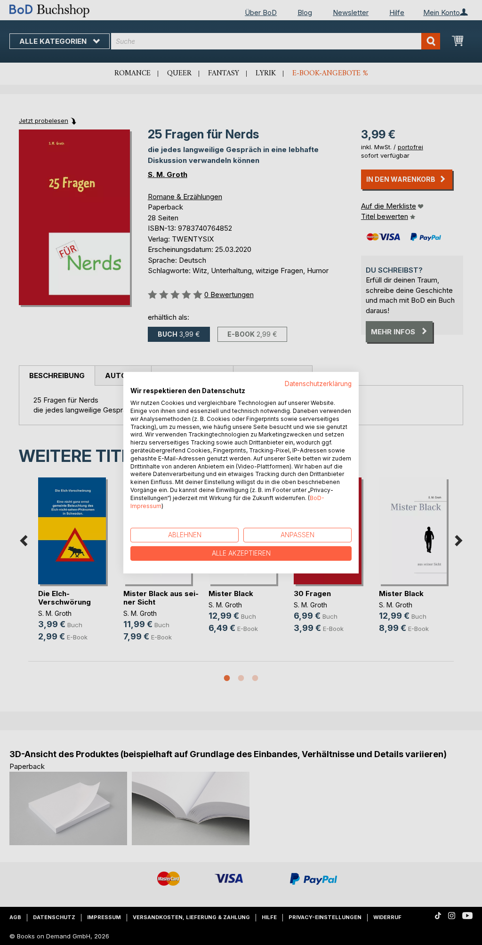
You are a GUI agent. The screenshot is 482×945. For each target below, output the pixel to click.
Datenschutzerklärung (318, 383)
